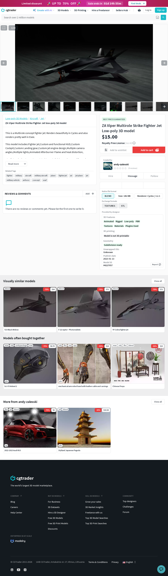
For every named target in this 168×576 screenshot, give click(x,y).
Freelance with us (93, 512)
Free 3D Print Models (58, 523)
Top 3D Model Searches (96, 517)
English (128, 562)
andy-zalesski (121, 164)
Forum (126, 512)
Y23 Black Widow (11, 329)
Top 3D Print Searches (96, 523)
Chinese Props (119, 386)
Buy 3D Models (55, 496)
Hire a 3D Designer (57, 512)
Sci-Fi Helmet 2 (10, 386)
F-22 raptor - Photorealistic (69, 329)
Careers (14, 507)
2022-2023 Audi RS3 (12, 450)
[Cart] (139, 10)
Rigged (119, 221)
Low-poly (129, 221)
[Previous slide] (4, 63)
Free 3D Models (55, 517)
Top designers (129, 501)
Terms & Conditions (98, 562)
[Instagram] (25, 570)
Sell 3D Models (92, 496)
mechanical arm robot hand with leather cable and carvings (83, 386)
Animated (109, 221)
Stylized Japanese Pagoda (69, 450)
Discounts (53, 528)
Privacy (115, 562)
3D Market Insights (94, 507)
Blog (12, 501)
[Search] (163, 17)
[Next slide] (164, 63)
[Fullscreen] (4, 27)
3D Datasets (54, 507)
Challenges (128, 506)
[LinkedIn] (12, 569)
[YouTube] (18, 569)
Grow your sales (93, 501)
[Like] (111, 185)
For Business (54, 501)
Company (14, 496)
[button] (157, 17)
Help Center (16, 512)
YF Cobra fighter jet (120, 329)
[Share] (154, 185)
